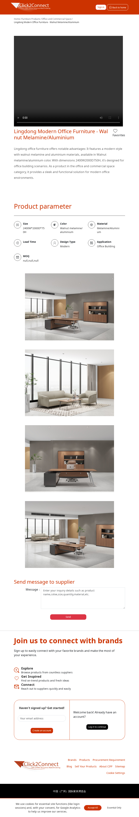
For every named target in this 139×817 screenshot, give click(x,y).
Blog (69, 766)
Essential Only (114, 807)
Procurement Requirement (109, 760)
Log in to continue (97, 726)
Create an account (42, 730)
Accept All (93, 807)
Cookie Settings (115, 773)
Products (84, 760)
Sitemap (120, 766)
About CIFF (105, 766)
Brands (72, 760)
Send (68, 616)
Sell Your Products (86, 766)
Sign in (101, 7)
